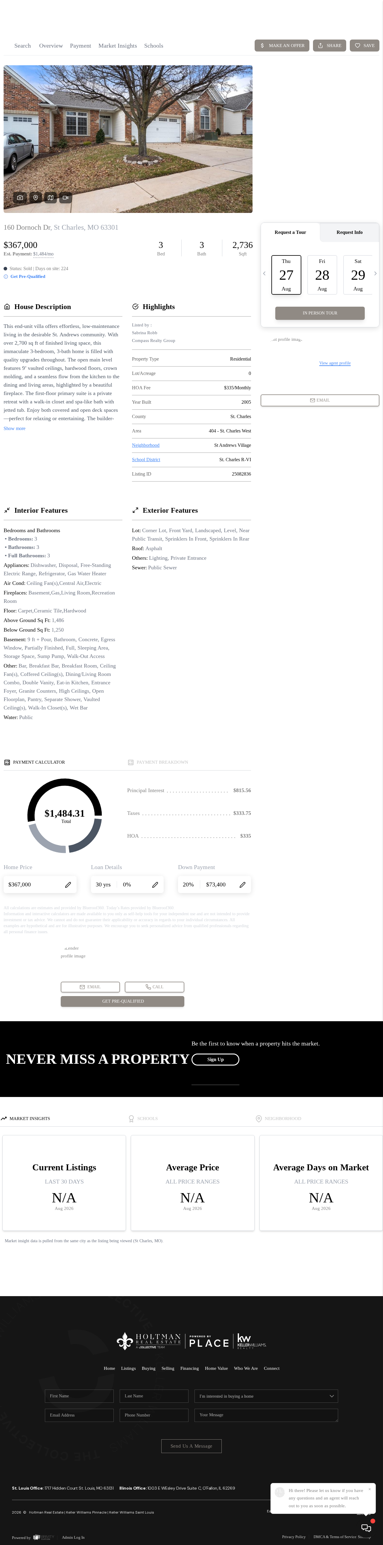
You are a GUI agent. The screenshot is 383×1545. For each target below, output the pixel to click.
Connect (271, 1368)
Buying (149, 1368)
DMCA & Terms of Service (335, 1537)
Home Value (216, 1368)
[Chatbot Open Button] (366, 1528)
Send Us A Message (192, 1446)
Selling (168, 1368)
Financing (189, 1368)
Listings (128, 1368)
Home (109, 1368)
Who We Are (246, 1368)
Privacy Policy (294, 1537)
